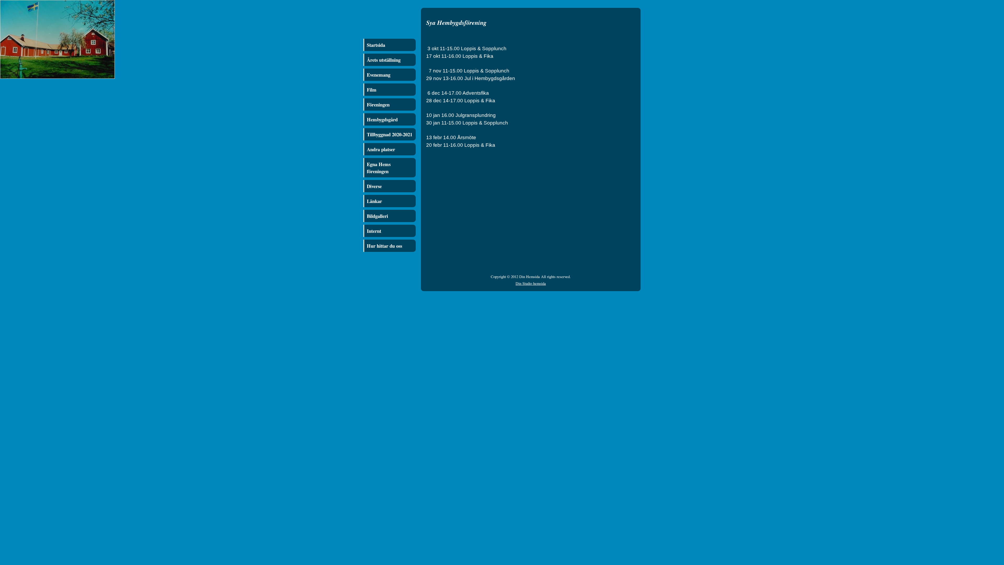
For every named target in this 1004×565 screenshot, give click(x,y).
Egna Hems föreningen (379, 168)
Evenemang (378, 74)
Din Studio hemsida (531, 283)
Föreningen (378, 104)
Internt (374, 230)
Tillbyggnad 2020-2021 (389, 134)
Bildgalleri (377, 215)
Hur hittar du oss (384, 245)
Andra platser (381, 149)
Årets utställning (384, 59)
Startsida (376, 44)
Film (371, 89)
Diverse (374, 186)
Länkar (374, 201)
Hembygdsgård (382, 119)
